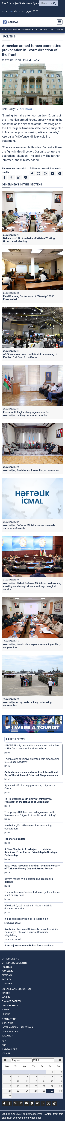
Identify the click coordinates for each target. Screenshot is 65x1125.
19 (27, 1086)
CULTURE (7, 983)
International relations (17, 1027)
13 (36, 1081)
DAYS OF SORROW (11, 1001)
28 (44, 1091)
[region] (33, 845)
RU (7, 11)
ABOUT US (7, 1023)
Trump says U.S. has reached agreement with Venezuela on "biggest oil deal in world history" (30, 814)
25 (18, 1091)
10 (10, 1081)
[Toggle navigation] (59, 22)
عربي (29, 11)
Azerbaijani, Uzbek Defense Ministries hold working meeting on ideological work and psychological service (32, 586)
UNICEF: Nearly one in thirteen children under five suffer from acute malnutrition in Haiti (31, 747)
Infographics (10, 1005)
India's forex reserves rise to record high (26, 918)
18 (18, 1086)
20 (36, 1086)
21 (44, 1086)
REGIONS (7, 975)
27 (36, 1091)
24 (10, 1091)
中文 (35, 11)
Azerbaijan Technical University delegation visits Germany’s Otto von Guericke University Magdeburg (31, 932)
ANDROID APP (9, 1049)
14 (44, 1081)
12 (27, 1081)
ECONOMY (7, 971)
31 (10, 1095)
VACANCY (7, 1035)
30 (60, 1091)
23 (60, 1086)
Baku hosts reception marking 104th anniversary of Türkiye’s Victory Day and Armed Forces (32, 867)
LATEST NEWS (15, 739)
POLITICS (9, 36)
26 (27, 1091)
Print (26, 60)
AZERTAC (26, 109)
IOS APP (6, 1053)
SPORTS (6, 993)
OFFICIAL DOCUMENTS (14, 963)
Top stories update (14, 838)
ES (23, 11)
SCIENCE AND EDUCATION (16, 989)
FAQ (4, 1041)
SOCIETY (6, 979)
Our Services (10, 1031)
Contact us (9, 1019)
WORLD (6, 997)
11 (18, 1081)
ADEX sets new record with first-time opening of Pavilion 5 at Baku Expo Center (30, 356)
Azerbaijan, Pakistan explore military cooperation (31, 470)
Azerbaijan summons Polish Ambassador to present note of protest (29, 947)
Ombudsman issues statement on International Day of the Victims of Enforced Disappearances (31, 774)
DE (15, 11)
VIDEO (5, 1009)
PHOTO (6, 1013)
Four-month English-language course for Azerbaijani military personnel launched (26, 414)
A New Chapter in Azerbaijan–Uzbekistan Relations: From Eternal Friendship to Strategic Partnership (30, 852)
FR (19, 11)
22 (52, 1086)
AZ (3, 11)
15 (52, 1081)
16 (60, 1081)
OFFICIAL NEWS (10, 958)
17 (10, 1086)
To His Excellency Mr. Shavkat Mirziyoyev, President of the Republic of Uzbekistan (28, 800)
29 (52, 1091)
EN (11, 11)
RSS (4, 1045)
